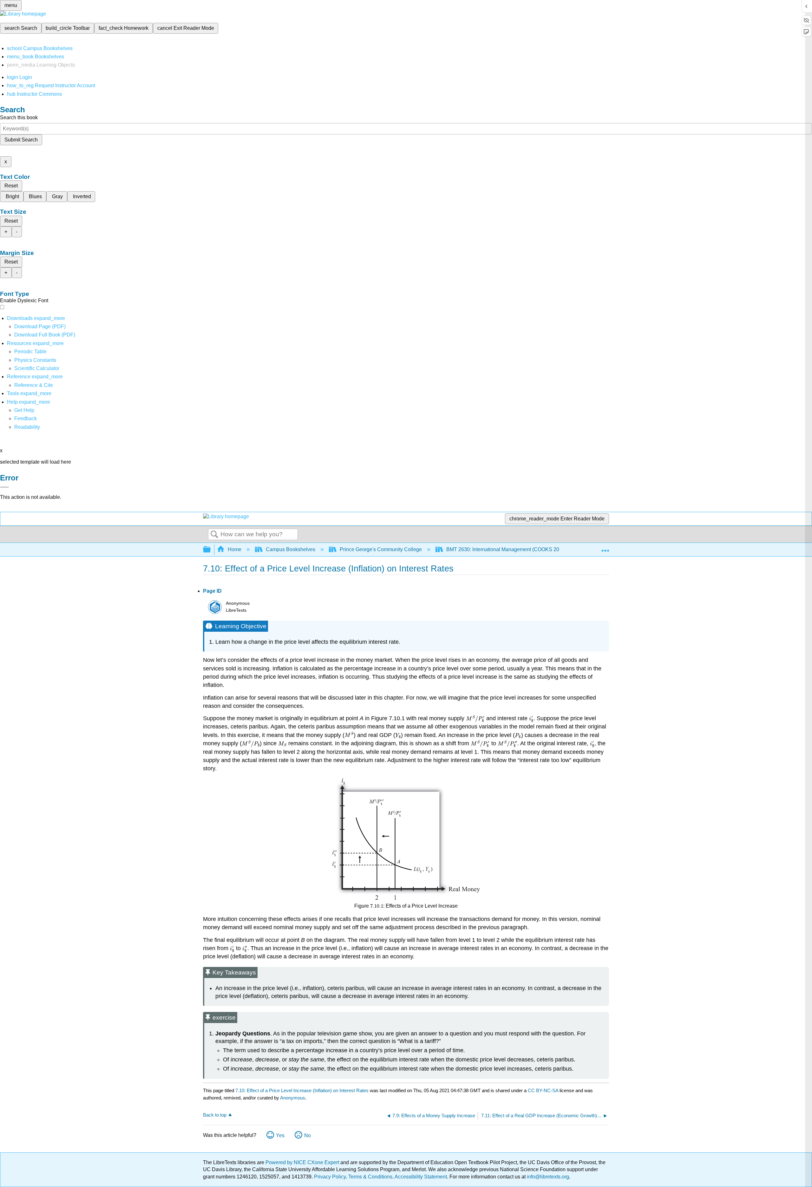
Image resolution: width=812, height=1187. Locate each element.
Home (234, 549)
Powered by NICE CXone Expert (302, 1162)
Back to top (214, 1115)
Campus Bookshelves (291, 549)
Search (214, 534)
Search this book (19, 117)
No (307, 1135)
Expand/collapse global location (605, 547)
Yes (280, 1135)
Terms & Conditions (370, 1176)
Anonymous (292, 1097)
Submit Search (21, 139)
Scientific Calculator (36, 368)
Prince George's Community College (380, 549)
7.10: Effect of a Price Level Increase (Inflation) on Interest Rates (302, 1090)
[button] (25, 418)
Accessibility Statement (421, 1176)
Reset (11, 185)
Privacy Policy (330, 1176)
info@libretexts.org (547, 1176)
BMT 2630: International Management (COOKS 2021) (506, 549)
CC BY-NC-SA (544, 1090)
